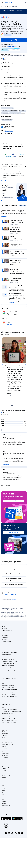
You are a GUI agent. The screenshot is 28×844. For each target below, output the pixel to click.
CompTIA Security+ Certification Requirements (11, 711)
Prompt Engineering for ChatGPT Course (10, 694)
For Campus (4, 752)
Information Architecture (15, 113)
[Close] (24, 10)
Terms (3, 790)
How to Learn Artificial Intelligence (9, 717)
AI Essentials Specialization (7, 680)
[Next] (25, 366)
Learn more (17, 46)
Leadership (4, 735)
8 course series (5, 54)
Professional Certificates (7, 742)
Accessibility (4, 796)
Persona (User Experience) (7, 108)
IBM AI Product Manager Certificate (9, 667)
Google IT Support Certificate (8, 659)
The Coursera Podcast (6, 776)
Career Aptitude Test (6, 706)
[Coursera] (8, 2)
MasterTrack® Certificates (7, 744)
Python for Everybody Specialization (9, 696)
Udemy (3, 759)
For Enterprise (5, 748)
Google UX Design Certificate (8, 663)
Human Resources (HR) (6, 637)
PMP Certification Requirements (8, 718)
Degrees (4, 746)
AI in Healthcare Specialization (8, 685)
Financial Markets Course (7, 691)
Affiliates (4, 803)
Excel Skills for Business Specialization (10, 689)
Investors (4, 789)
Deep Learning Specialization (8, 687)
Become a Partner (5, 753)
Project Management (6, 641)
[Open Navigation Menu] (2, 2)
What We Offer (5, 733)
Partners (4, 770)
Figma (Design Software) (7, 119)
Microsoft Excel (5, 639)
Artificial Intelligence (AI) (7, 630)
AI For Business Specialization (8, 682)
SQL (3, 645)
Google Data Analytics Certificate (9, 658)
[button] (23, 113)
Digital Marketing (5, 635)
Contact (3, 798)
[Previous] (2, 366)
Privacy (3, 792)
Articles (3, 800)
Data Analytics (5, 634)
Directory (4, 801)
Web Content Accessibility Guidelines (9, 110)
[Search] (25, 2)
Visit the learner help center (11, 594)
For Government (5, 750)
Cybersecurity (5, 632)
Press (3, 787)
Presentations (5, 113)
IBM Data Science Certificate (8, 669)
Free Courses (5, 757)
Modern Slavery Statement (7, 805)
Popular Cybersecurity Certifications (9, 720)
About (3, 731)
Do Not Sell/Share (5, 807)
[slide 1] (12, 405)
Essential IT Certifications (7, 713)
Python (3, 643)
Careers (3, 737)
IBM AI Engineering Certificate (8, 665)
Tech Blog (4, 777)
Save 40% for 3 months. (15, 12)
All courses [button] (4, 430)
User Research (22, 110)
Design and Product (13, 6)
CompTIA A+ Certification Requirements (10, 709)
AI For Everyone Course (7, 683)
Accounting (4, 628)
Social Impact (5, 755)
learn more (13, 599)
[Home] (2, 6)
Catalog (3, 739)
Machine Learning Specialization (8, 693)
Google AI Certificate (6, 654)
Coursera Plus (5, 741)
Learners (4, 768)
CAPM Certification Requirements (9, 707)
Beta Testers (5, 772)
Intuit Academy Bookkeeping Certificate (10, 670)
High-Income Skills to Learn (7, 715)
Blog (3, 774)
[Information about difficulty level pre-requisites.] (13, 63)
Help (3, 794)
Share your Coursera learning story (9, 722)
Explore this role (5, 180)
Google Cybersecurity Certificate (9, 656)
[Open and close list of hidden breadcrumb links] (5, 6)
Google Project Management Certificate (10, 661)
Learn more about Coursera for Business (13, 151)
